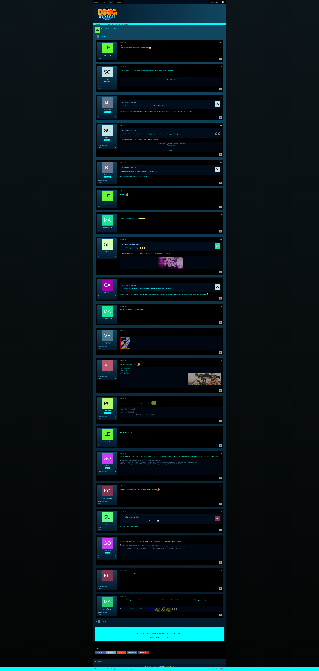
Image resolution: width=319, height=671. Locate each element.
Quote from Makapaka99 (130, 244)
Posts (99, 58)
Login (167, 637)
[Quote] (220, 59)
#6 (221, 190)
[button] (100, 652)
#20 (221, 596)
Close (222, 669)
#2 (221, 67)
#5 (221, 162)
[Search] (223, 2)
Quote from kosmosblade (130, 517)
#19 (221, 570)
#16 (221, 485)
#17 (221, 512)
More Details (216, 669)
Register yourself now (158, 633)
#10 (221, 306)
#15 (221, 453)
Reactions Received (102, 86)
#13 (221, 398)
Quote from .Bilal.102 (128, 131)
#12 (221, 360)
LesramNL (105, 31)
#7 (221, 215)
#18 (221, 538)
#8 (221, 239)
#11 (221, 330)
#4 (221, 125)
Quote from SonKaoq (128, 102)
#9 (221, 280)
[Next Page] (104, 36)
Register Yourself (155, 637)
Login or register (215, 2)
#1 (221, 42)
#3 (221, 97)
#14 (221, 429)
